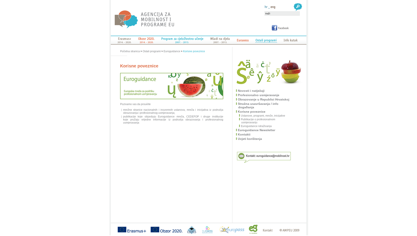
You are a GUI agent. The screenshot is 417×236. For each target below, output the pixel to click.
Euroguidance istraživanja (256, 126)
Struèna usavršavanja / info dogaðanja (258, 105)
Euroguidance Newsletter (256, 130)
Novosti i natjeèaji (251, 90)
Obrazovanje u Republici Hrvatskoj (263, 99)
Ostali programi (152, 51)
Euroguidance (172, 51)
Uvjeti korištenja (250, 139)
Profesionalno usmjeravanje (258, 95)
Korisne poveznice (194, 51)
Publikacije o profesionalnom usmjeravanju (258, 121)
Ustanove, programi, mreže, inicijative (263, 115)
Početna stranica (130, 51)
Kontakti (244, 134)
